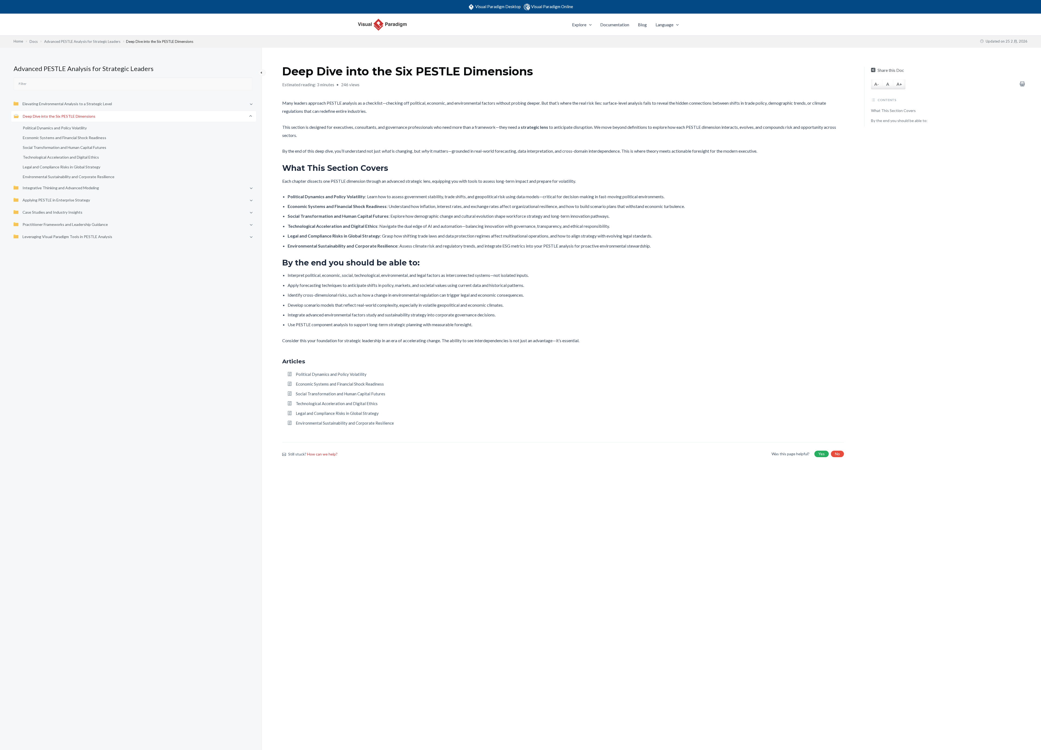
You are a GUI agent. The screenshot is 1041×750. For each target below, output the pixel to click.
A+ (899, 83)
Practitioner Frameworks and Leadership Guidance (65, 224)
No (837, 453)
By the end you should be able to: (899, 120)
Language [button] (664, 24)
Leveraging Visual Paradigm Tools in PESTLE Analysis (67, 236)
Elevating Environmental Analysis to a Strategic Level (67, 103)
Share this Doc (891, 70)
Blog (642, 24)
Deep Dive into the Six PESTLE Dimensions (59, 116)
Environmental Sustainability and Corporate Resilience (68, 176)
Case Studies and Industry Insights (52, 212)
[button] (589, 25)
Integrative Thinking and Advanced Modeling (61, 187)
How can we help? (322, 454)
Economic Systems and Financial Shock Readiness (64, 137)
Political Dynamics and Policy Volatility (55, 128)
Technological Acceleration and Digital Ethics (61, 157)
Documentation (614, 24)
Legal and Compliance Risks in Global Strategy (61, 167)
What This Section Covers (893, 110)
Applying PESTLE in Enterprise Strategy (56, 200)
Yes (821, 453)
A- (876, 83)
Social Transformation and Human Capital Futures (64, 147)
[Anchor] (392, 168)
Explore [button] (579, 24)
